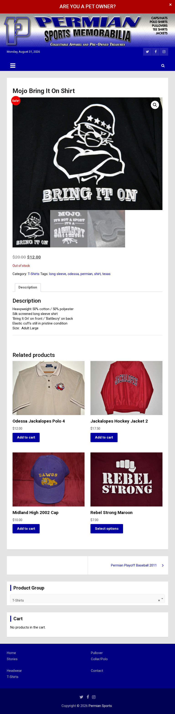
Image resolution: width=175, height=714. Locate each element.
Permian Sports (100, 706)
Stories (12, 659)
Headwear (14, 671)
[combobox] (87, 598)
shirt (97, 274)
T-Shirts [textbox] (86, 600)
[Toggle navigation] (13, 65)
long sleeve (57, 274)
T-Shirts (33, 274)
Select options (106, 529)
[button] (155, 105)
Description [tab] (27, 287)
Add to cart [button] (26, 437)
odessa (73, 274)
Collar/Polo (99, 659)
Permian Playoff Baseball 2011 (134, 565)
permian (86, 274)
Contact (97, 671)
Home (11, 653)
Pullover (97, 653)
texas (106, 274)
